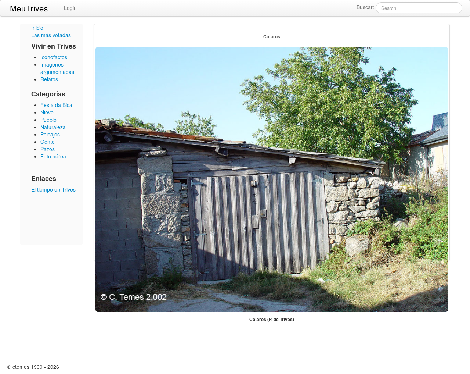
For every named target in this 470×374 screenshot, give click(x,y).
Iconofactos (53, 57)
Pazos (47, 149)
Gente (47, 141)
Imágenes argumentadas (57, 68)
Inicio (37, 27)
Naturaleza (53, 127)
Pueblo (48, 119)
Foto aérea (53, 156)
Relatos (49, 79)
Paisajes (50, 134)
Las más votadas (51, 35)
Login (70, 7)
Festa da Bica (56, 104)
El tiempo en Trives (53, 189)
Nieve (47, 112)
